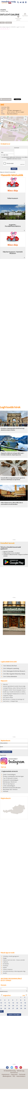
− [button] (2, 121)
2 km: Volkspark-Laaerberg (11, 668)
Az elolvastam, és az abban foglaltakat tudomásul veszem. (14, 157)
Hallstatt (5, 791)
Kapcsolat (14, 1074)
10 (1, 1003)
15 (21, 1003)
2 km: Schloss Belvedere (10, 676)
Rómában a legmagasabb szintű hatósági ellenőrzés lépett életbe (12, 429)
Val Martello (6, 963)
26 (9, 1008)
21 (17, 1005)
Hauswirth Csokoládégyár (10, 780)
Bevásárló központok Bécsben (12, 787)
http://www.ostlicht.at (12, 113)
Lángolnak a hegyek (8, 695)
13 (13, 1003)
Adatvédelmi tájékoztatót (9, 157)
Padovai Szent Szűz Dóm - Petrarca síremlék (14, 960)
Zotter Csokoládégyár (9, 774)
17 (1, 1005)
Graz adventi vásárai (8, 697)
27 (13, 1008)
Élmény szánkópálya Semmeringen (13, 776)
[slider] (4, 29)
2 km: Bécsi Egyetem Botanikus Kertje (14, 674)
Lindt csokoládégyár (9, 785)
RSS (14, 1076)
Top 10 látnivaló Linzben (10, 778)
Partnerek (22, 1074)
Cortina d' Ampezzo (7, 969)
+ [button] (2, 118)
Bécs (2, 22)
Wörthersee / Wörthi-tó (10, 782)
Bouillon (5, 973)
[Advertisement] (14, 50)
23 (25, 1005)
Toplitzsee (5, 962)
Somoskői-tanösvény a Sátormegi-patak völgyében (15, 971)
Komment (16, 147)
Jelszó (1, 746)
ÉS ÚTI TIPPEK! (6, 980)
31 (1, 1011)
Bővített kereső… (4, 991)
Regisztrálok (3, 755)
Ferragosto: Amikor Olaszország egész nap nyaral (15, 690)
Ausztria (3, 11)
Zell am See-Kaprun (9, 784)
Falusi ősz (5, 684)
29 (21, 1008)
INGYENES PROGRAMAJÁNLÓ (11, 978)
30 (25, 1008)
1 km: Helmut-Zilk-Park (10, 666)
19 (9, 1005)
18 (5, 1005)
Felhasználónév (4, 743)
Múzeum (8, 22)
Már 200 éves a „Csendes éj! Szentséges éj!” (13, 699)
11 (5, 1003)
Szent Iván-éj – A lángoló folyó (10, 701)
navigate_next (27, 991)
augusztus (7, 995)
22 (21, 1005)
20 (13, 1005)
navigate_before (2, 995)
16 (25, 1003)
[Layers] (25, 119)
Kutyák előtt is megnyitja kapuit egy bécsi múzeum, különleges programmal (13, 478)
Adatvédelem (21, 1076)
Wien (7, 11)
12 (9, 1003)
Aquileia (5, 967)
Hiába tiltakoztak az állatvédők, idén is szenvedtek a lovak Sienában (12, 503)
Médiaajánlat (7, 1076)
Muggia (5, 958)
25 (5, 1008)
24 (1, 1008)
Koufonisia (5, 965)
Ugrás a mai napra (14, 1014)
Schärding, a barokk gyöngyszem (11, 956)
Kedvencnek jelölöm (6, 99)
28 (17, 1008)
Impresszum (6, 1074)
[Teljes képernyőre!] (2, 123)
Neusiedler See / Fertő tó (10, 789)
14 (17, 1003)
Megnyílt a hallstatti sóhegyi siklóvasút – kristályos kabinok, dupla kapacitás (12, 454)
